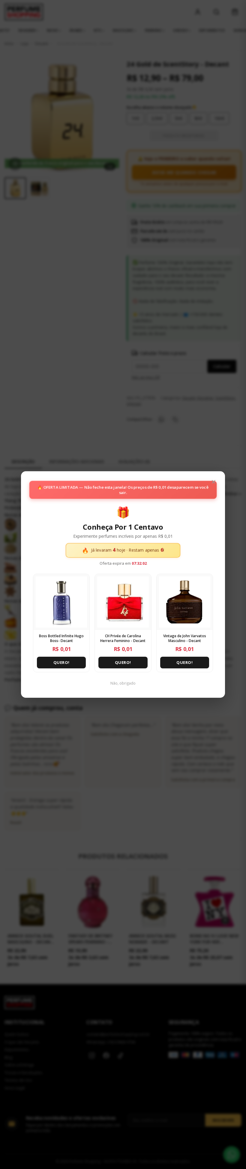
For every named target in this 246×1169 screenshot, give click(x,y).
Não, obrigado (123, 683)
